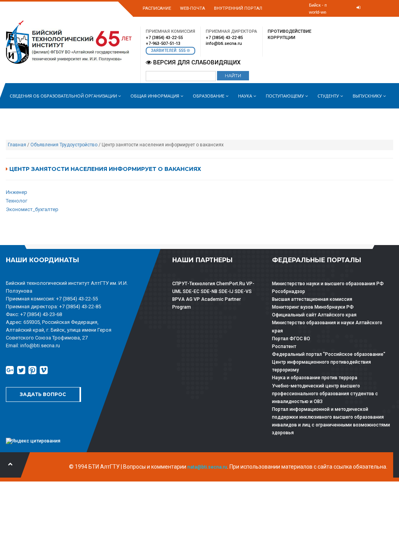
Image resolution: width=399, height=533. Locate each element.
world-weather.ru (325, 12)
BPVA (178, 299)
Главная (17, 144)
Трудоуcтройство (78, 144)
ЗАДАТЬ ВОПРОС (43, 394)
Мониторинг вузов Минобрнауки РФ (313, 307)
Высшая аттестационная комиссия (312, 299)
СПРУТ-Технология (193, 283)
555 (182, 50)
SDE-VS (243, 291)
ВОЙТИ (352, 20)
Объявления (44, 144)
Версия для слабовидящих (196, 62)
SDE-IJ (226, 291)
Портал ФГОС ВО (291, 338)
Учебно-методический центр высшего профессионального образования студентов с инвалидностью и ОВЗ (325, 393)
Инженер (16, 192)
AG (189, 299)
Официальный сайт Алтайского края (314, 315)
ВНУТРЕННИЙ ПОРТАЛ (238, 8)
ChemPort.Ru (230, 283)
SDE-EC (191, 291)
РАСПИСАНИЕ (157, 8)
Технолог (16, 201)
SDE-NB (209, 291)
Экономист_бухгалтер (32, 209)
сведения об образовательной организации (64, 96)
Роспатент (284, 346)
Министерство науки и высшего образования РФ (328, 283)
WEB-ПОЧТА (192, 8)
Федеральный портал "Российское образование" (328, 354)
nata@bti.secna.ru (207, 467)
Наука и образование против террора (314, 377)
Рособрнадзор (288, 291)
